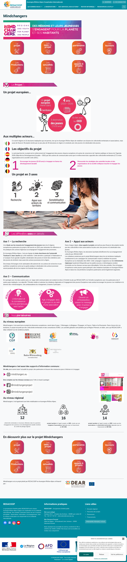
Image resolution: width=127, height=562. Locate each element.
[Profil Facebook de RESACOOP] (5, 523)
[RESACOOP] (13, 4)
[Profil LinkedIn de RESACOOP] (9, 523)
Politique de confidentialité (100, 558)
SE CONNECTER (120, 2)
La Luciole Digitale (67, 559)
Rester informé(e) (87, 6)
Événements (90, 514)
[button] (123, 539)
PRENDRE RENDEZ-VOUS (95, 521)
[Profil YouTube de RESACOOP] (18, 523)
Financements (91, 517)
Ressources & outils (105, 6)
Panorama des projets (93, 511)
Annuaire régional (92, 509)
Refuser (101, 554)
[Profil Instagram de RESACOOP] (14, 523)
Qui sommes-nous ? (34, 6)
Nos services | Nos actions (68, 6)
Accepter (86, 554)
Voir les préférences (117, 554)
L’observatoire (50, 6)
